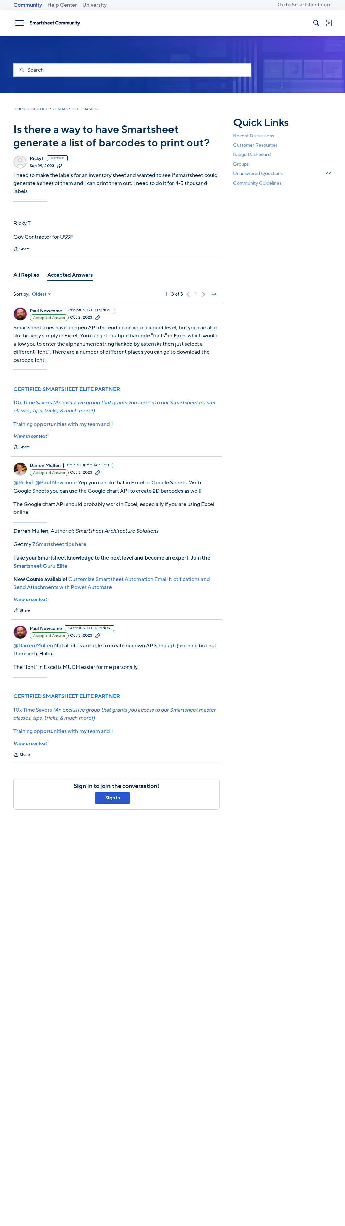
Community (27, 5)
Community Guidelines (257, 183)
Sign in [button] (112, 798)
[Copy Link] (60, 166)
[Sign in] (328, 23)
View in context (30, 436)
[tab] (26, 275)
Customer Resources (255, 145)
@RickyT (23, 482)
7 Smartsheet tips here (59, 544)
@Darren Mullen (33, 645)
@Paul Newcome (56, 482)
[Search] (316, 23)
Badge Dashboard (252, 154)
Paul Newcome (46, 311)
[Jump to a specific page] (214, 294)
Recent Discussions (253, 136)
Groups (241, 164)
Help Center (62, 5)
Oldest (39, 294)
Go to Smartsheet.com (304, 4)
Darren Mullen (45, 466)
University (94, 5)
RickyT (37, 159)
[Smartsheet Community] (55, 23)
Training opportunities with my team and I (63, 424)
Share (21, 249)
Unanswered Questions (282, 173)
